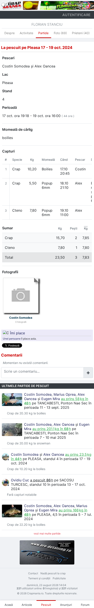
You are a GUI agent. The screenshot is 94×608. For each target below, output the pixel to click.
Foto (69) (60, 33)
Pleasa (7, 82)
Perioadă (9, 107)
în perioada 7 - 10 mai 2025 (51, 435)
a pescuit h (41, 480)
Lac (5, 74)
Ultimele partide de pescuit (25, 386)
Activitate (26, 33)
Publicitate (59, 578)
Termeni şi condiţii (39, 578)
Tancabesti (48, 403)
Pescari (8, 58)
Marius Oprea (65, 394)
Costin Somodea (16, 66)
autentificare (76, 15)
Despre (9, 33)
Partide (43, 33)
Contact (33, 573)
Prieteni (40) (81, 33)
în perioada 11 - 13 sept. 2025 (57, 405)
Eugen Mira (50, 399)
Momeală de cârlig (17, 129)
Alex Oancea (45, 66)
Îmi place (17, 333)
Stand (7, 91)
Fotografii (10, 272)
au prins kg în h (51, 429)
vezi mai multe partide (47, 533)
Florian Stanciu (47, 24)
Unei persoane (12, 338)
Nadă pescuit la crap (53, 573)
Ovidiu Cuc (20, 480)
